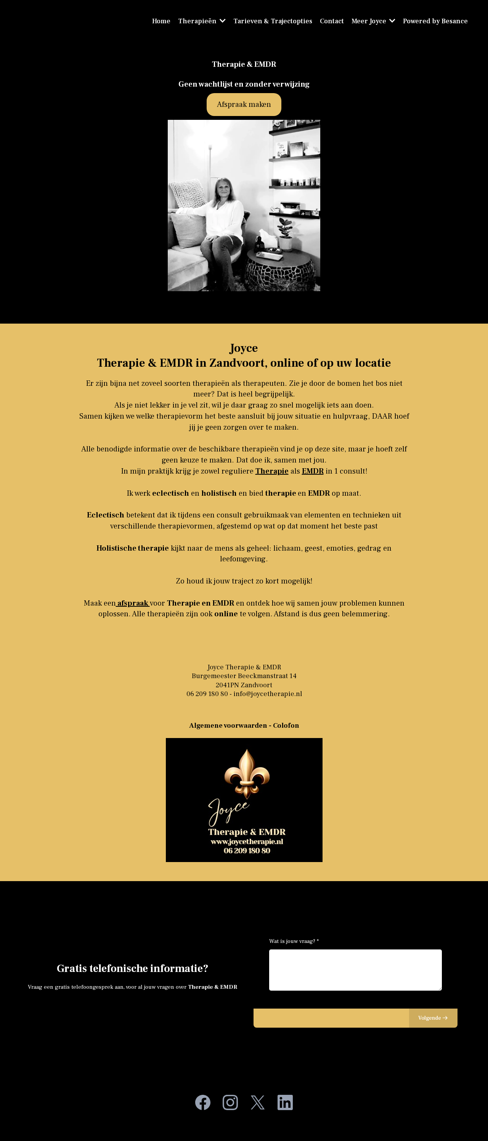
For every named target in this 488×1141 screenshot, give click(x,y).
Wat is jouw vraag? (294, 941)
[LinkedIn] (285, 1102)
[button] (391, 21)
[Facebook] (203, 1102)
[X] (257, 1102)
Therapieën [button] (198, 21)
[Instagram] (230, 1102)
